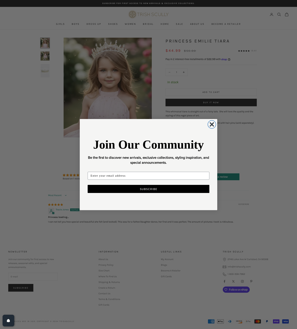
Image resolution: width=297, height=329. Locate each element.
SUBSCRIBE (148, 189)
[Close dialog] (212, 124)
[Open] (8, 320)
